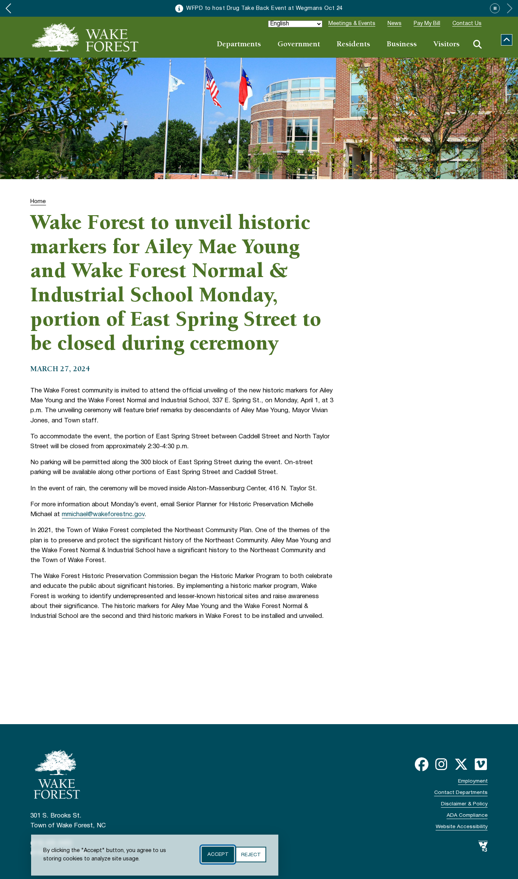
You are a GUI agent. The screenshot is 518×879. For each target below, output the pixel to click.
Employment (473, 781)
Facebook (422, 764)
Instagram (441, 764)
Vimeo (481, 764)
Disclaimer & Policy (464, 804)
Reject (251, 854)
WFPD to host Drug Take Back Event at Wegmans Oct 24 (264, 8)
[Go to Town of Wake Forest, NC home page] (85, 37)
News (395, 23)
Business (402, 45)
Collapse (506, 40)
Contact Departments (461, 792)
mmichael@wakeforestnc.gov (103, 514)
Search (477, 44)
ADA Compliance (467, 815)
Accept (217, 854)
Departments (239, 45)
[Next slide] (509, 8)
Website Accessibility (462, 826)
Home (38, 201)
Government (299, 45)
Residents (353, 45)
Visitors (446, 45)
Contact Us (467, 23)
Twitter (461, 764)
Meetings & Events (351, 23)
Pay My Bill (427, 23)
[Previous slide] (8, 8)
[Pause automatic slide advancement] (495, 8)
